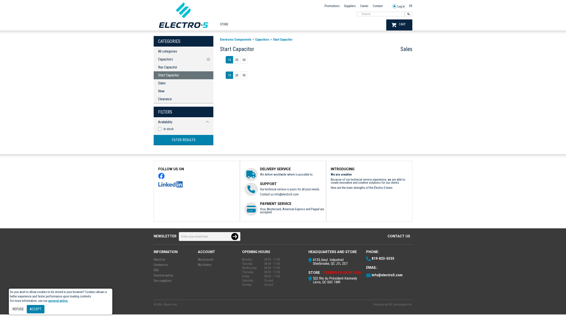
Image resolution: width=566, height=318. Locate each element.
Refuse (18, 309)
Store (224, 24)
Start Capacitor (168, 75)
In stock (169, 129)
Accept (36, 309)
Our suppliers (163, 280)
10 (229, 59)
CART (402, 24)
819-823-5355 (383, 258)
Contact (378, 6)
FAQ (156, 270)
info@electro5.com (286, 194)
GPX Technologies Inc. (400, 304)
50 (244, 59)
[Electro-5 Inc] (183, 29)
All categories (167, 51)
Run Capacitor (167, 67)
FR (410, 6)
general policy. (58, 301)
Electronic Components (235, 39)
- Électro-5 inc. (170, 304)
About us (159, 259)
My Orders (205, 265)
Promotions (332, 6)
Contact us (399, 236)
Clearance (165, 99)
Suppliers (350, 6)
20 (236, 59)
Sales (162, 83)
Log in (401, 6)
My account (205, 259)
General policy (163, 275)
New (161, 91)
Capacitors (165, 59)
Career (364, 6)
